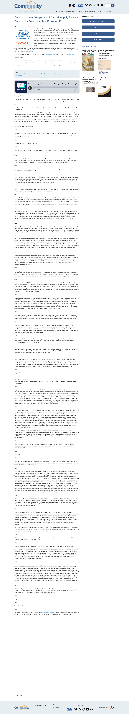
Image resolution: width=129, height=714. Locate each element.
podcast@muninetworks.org (47, 612)
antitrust (64, 73)
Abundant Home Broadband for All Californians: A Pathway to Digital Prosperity (90, 52)
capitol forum (19, 75)
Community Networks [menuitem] (85, 12)
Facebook (90, 5)
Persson (22, 65)
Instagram (94, 5)
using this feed (70, 54)
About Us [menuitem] (58, 12)
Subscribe (56, 707)
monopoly (18, 73)
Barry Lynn (41, 49)
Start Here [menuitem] (108, 12)
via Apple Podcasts (50, 54)
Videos (98, 33)
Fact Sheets (98, 39)
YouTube (102, 5)
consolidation (54, 73)
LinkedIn (98, 5)
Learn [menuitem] (98, 12)
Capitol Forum (57, 34)
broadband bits (70, 73)
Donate (80, 5)
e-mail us (46, 60)
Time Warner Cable (46, 73)
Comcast (31, 73)
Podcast (98, 27)
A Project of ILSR (64, 5)
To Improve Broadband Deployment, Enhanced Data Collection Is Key (89, 79)
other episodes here (24, 63)
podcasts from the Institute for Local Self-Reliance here (63, 63)
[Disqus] (47, 636)
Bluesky (86, 5)
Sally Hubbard (70, 34)
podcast (35, 73)
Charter (26, 73)
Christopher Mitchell (21, 26)
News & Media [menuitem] (69, 12)
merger (60, 73)
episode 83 (30, 51)
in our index (41, 63)
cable (22, 73)
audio (39, 73)
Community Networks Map (98, 21)
